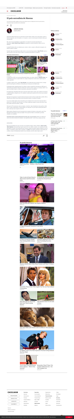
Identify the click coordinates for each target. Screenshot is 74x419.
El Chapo (36, 401)
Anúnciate (13, 401)
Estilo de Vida (47, 405)
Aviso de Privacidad (11, 411)
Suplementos (47, 392)
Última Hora (65, 10)
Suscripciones (59, 405)
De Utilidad (58, 394)
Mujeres (36, 405)
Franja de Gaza (37, 397)
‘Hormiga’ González (47, 7)
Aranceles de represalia (56, 7)
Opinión (12, 135)
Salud (46, 403)
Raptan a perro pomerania (38, 7)
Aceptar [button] (69, 417)
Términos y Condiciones (11, 409)
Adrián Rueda (18, 29)
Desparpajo (58, 54)
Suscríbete (14, 404)
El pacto (57, 34)
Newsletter (14, 398)
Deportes (25, 401)
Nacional (25, 394)
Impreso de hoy (64, 11)
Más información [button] (53, 417)
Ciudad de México (27, 399)
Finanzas (25, 397)
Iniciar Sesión (14, 395)
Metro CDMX (37, 399)
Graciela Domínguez (28, 7)
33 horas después (59, 44)
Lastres (57, 49)
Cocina (46, 401)
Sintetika (25, 405)
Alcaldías (47, 399)
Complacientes (58, 39)
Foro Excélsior (37, 394)
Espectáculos (26, 403)
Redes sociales (48, 397)
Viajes (57, 392)
